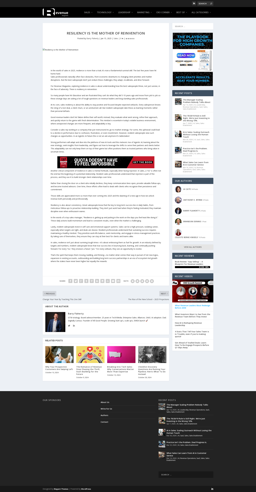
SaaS (201, 107)
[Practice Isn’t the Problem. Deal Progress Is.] (178, 150)
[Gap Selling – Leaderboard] (105, 167)
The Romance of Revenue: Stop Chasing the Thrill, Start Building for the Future (89, 370)
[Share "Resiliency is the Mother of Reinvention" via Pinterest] (91, 281)
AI (195, 105)
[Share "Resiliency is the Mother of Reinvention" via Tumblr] (86, 281)
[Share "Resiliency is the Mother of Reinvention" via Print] (118, 281)
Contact (104, 422)
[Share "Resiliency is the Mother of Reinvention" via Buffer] (102, 281)
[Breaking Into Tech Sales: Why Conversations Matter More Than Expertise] (121, 354)
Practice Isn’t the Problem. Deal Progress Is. (195, 149)
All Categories (200, 12)
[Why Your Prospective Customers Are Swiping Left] (59, 354)
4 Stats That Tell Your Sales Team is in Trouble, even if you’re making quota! (192, 334)
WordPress (86, 489)
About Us (105, 402)
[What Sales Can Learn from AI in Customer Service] (178, 164)
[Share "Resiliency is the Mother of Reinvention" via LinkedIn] (97, 281)
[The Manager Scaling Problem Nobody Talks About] (178, 101)
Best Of (180, 12)
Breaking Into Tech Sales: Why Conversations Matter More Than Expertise (120, 369)
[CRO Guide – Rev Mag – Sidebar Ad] (193, 85)
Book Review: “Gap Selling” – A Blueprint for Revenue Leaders (189, 262)
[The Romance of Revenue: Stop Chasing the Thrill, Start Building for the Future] (90, 354)
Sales (87, 12)
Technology (104, 12)
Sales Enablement (189, 109)
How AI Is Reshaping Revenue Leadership (188, 324)
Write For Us (106, 408)
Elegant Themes (61, 489)
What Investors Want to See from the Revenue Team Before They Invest (192, 315)
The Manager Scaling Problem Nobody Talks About (196, 101)
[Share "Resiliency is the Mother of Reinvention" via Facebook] (70, 281)
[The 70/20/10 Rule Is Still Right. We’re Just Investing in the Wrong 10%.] (178, 117)
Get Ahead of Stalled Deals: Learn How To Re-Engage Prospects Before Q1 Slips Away (192, 345)
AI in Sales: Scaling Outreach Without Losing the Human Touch (196, 134)
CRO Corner (163, 12)
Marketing (143, 12)
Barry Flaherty (93, 38)
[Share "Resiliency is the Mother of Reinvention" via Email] (113, 281)
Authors (104, 415)
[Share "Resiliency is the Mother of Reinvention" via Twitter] (75, 281)
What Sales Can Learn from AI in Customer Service (196, 163)
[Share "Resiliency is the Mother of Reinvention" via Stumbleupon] (107, 281)
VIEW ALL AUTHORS (193, 247)
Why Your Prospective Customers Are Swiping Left (59, 368)
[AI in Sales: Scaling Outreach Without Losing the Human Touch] (178, 134)
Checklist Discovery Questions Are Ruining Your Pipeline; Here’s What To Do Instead (152, 370)
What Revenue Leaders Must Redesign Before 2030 (192, 306)
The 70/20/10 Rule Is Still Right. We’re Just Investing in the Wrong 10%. (196, 118)
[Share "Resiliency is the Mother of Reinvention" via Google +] (81, 281)
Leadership (124, 12)
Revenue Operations (190, 107)
